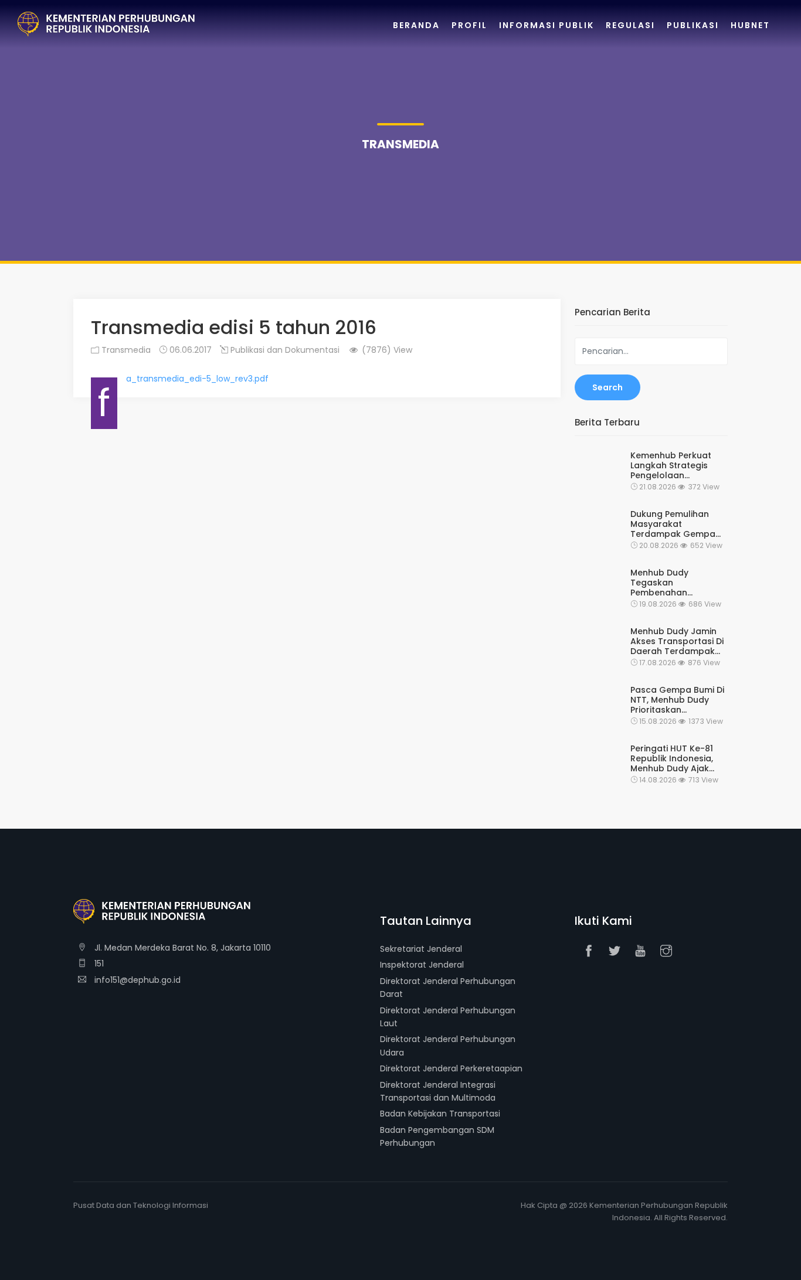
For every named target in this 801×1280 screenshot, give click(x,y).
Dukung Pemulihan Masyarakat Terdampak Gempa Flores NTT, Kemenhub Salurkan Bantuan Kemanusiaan (677, 524)
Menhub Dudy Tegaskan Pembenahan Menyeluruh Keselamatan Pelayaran (659, 582)
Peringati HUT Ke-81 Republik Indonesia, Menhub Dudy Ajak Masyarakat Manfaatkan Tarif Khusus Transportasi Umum (674, 758)
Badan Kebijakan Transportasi (440, 1113)
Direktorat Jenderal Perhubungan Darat (447, 987)
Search (607, 387)
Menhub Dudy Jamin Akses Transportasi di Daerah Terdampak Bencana (677, 641)
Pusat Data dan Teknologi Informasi (140, 1205)
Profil (469, 25)
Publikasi (693, 25)
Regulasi (630, 25)
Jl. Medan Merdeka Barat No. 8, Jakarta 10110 (181, 948)
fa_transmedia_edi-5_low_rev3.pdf (197, 378)
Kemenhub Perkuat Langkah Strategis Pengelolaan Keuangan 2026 (670, 465)
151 (98, 963)
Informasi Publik (546, 25)
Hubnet (750, 25)
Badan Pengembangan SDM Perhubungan (437, 1136)
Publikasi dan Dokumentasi (284, 350)
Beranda (416, 25)
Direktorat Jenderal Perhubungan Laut (447, 1017)
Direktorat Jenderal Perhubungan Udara (447, 1045)
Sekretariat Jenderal (421, 949)
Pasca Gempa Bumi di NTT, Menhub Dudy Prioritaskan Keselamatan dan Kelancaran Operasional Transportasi (677, 699)
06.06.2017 (189, 350)
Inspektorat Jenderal (422, 965)
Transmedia (125, 350)
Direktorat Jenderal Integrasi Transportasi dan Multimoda (437, 1091)
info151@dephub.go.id (136, 980)
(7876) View (385, 350)
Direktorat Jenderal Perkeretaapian (451, 1068)
